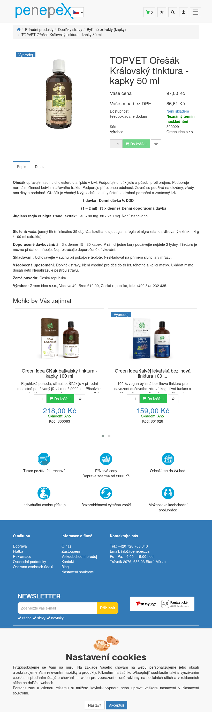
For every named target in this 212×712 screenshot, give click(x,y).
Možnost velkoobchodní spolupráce (168, 507)
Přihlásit (107, 608)
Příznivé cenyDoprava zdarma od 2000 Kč (106, 473)
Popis (21, 166)
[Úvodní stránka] (18, 29)
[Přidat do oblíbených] (156, 143)
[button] (103, 436)
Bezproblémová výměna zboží (106, 504)
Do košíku (62, 398)
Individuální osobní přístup (44, 504)
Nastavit (94, 705)
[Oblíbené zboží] (161, 12)
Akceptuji (116, 705)
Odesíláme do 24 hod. (168, 470)
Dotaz (39, 166)
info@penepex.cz (135, 551)
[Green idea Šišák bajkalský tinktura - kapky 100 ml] (59, 339)
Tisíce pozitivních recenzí (44, 470)
